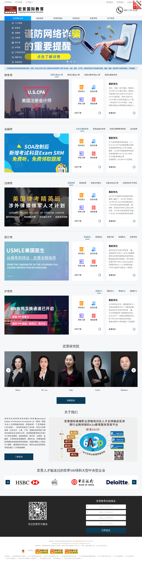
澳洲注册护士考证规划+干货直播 (122, 322)
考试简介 (81, 91)
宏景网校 (8, 2)
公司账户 (29, 2)
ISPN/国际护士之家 (45, 558)
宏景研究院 (57, 18)
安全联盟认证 (57, 558)
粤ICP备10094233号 (79, 541)
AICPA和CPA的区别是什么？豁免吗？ (124, 100)
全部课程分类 (17, 18)
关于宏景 (110, 18)
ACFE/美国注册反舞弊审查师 (87, 556)
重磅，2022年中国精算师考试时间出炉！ (125, 151)
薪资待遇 (93, 91)
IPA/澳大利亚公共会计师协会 (72, 558)
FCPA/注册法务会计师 (104, 556)
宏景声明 (93, 18)
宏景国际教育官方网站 (19, 556)
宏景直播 (18, 2)
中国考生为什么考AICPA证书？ (121, 94)
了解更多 (19, 457)
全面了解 (77, 113)
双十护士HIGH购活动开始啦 (120, 319)
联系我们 (120, 2)
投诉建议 (109, 2)
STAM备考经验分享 (116, 156)
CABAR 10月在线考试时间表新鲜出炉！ (124, 213)
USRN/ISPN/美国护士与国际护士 (27, 558)
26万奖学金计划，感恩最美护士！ (122, 304)
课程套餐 (93, 104)
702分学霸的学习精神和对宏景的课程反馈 (125, 313)
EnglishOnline (132, 2)
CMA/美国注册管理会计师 (68, 556)
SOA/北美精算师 (118, 556)
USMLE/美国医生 (11, 558)
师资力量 (81, 104)
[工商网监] (23, 553)
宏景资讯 (76, 18)
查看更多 (112, 113)
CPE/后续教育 (129, 556)
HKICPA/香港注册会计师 (51, 556)
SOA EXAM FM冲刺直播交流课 (121, 145)
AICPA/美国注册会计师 (34, 556)
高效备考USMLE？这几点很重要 (121, 253)
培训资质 (39, 18)
